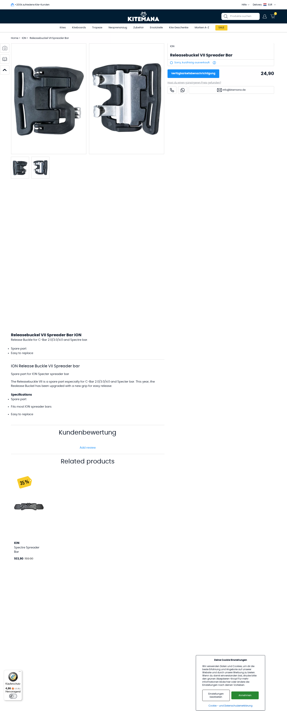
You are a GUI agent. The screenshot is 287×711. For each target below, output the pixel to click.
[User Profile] (264, 16)
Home (14, 38)
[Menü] (19, 672)
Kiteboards (79, 27)
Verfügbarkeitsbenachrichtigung (193, 73)
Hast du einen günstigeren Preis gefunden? (194, 82)
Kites (63, 27)
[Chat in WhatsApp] (182, 90)
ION (24, 38)
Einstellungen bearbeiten (216, 695)
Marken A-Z (202, 27)
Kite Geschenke (178, 27)
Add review (88, 447)
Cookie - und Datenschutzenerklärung (230, 706)
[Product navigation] (4, 70)
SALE (221, 27)
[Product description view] (4, 59)
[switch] (13, 696)
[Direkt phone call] (172, 90)
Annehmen (245, 695)
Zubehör (138, 27)
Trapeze (97, 27)
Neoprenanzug (118, 27)
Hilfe (244, 5)
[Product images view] (4, 48)
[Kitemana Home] (143, 16)
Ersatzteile (156, 27)
